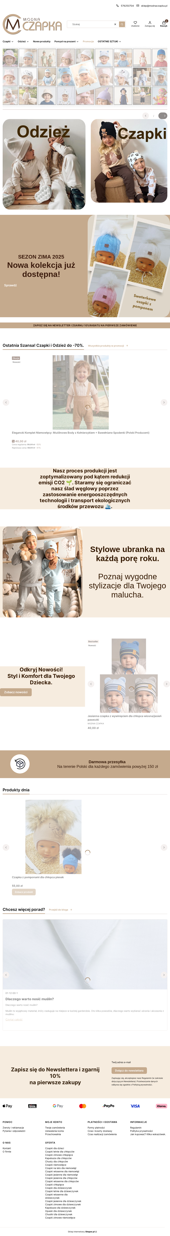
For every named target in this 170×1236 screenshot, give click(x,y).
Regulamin (135, 1127)
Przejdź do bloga (58, 909)
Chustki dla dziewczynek (58, 1214)
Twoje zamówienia (55, 1127)
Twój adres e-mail (121, 1062)
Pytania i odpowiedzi (14, 1130)
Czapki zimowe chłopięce (59, 1154)
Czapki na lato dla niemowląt (60, 1168)
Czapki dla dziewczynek (58, 1187)
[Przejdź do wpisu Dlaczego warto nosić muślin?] (85, 954)
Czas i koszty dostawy (100, 1130)
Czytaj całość (14, 1019)
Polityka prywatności (141, 1130)
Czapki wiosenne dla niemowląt (62, 1171)
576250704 (127, 5)
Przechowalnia (53, 1134)
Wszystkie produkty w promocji (106, 345)
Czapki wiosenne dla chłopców (62, 1181)
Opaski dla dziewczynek (58, 1211)
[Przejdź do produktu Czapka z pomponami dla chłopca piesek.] (53, 837)
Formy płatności (96, 1127)
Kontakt (7, 1148)
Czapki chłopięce (54, 1184)
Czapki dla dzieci (54, 1148)
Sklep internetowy (81, 1231)
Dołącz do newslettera (129, 1070)
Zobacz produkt (24, 892)
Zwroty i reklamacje (13, 1127)
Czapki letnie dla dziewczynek (61, 1191)
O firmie (7, 1151)
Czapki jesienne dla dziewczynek (63, 1201)
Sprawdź (10, 285)
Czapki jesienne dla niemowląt (61, 1174)
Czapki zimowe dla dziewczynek (63, 1204)
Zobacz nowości (16, 692)
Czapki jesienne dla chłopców (61, 1178)
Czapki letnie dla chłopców (59, 1151)
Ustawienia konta (54, 1130)
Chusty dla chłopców (56, 1161)
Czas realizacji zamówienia (102, 1134)
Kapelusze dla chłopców (58, 1158)
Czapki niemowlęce (55, 1164)
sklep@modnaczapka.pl (154, 5)
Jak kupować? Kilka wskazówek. (148, 1134)
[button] (122, 24)
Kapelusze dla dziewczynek (60, 1207)
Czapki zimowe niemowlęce (60, 1217)
